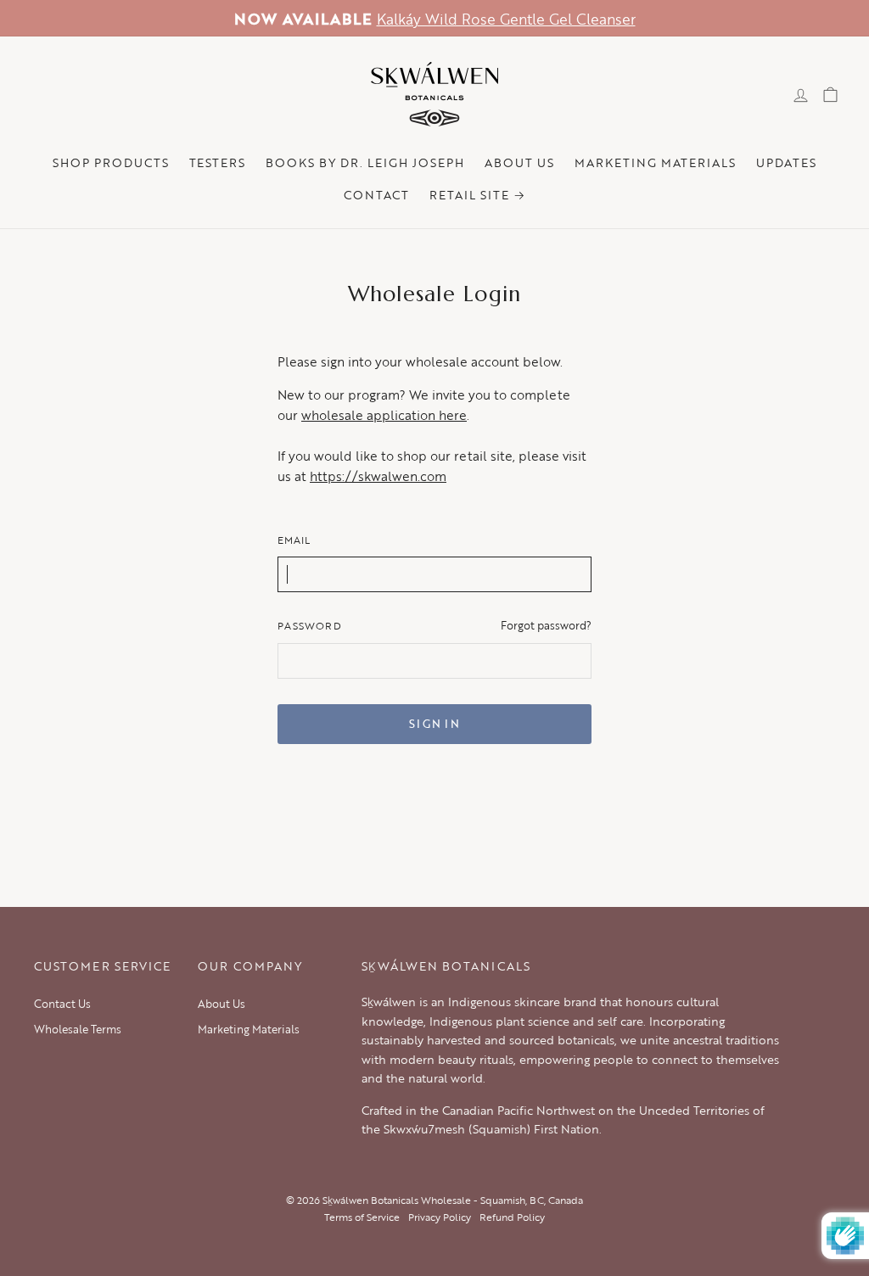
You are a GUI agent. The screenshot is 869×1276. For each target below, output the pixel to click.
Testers (217, 162)
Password (310, 625)
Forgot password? (546, 626)
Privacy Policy (439, 1216)
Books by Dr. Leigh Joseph (365, 162)
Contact (376, 195)
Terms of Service (362, 1216)
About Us (519, 162)
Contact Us (62, 1003)
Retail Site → (477, 195)
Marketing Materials (656, 162)
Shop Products (111, 162)
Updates (786, 162)
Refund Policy (512, 1216)
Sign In (434, 723)
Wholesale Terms (77, 1029)
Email (294, 539)
